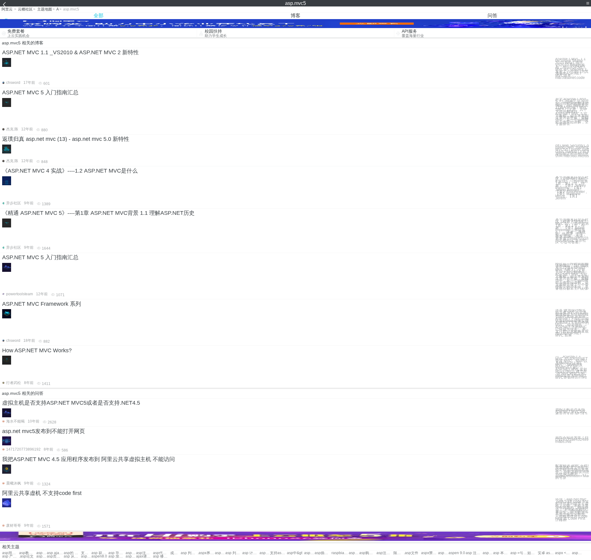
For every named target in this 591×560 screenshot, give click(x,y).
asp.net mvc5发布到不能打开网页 (43, 431)
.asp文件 (411, 553)
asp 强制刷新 (443, 553)
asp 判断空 (189, 553)
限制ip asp (398, 553)
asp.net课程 (41, 553)
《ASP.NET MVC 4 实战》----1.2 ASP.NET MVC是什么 (70, 171)
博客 (295, 15)
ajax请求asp (144, 556)
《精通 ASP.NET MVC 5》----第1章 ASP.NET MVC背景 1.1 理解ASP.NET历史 (98, 213)
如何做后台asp (532, 553)
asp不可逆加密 (220, 553)
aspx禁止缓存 (429, 553)
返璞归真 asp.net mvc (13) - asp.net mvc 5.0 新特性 (65, 139)
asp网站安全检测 (41, 556)
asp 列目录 (233, 553)
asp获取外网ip (309, 553)
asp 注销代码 (474, 553)
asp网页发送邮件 (86, 556)
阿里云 (7, 9)
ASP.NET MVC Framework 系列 (41, 304)
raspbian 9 (340, 553)
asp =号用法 (518, 553)
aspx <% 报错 (563, 553)
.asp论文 (26, 556)
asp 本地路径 (501, 553)
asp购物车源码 (367, 553)
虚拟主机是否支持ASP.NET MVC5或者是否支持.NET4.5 (71, 403)
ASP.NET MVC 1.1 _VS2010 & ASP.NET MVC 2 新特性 (70, 52)
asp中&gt (294, 553)
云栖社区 (25, 9)
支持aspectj (278, 553)
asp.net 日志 (131, 553)
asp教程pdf (27, 553)
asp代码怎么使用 (161, 553)
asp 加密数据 (116, 556)
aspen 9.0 (456, 553)
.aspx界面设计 (206, 553)
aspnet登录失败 (577, 553)
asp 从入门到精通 (72, 556)
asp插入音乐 (323, 553)
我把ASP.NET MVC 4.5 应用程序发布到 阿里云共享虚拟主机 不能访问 (88, 459)
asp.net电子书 (488, 553)
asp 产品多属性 (10, 556)
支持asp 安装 (86, 553)
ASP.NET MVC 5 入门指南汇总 (40, 92)
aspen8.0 (99, 556)
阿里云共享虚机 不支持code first (42, 493)
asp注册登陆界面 (384, 553)
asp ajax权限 (55, 553)
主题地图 (44, 9)
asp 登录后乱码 (131, 556)
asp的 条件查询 (72, 553)
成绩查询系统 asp (175, 553)
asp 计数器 (250, 553)
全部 (98, 15)
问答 (492, 15)
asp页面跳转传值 (55, 556)
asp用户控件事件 (10, 553)
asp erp (354, 553)
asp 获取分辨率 (99, 553)
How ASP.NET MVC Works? (37, 350)
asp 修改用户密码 (161, 556)
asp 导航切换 (116, 553)
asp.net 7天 (264, 553)
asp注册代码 (144, 553)
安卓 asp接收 (546, 553)
